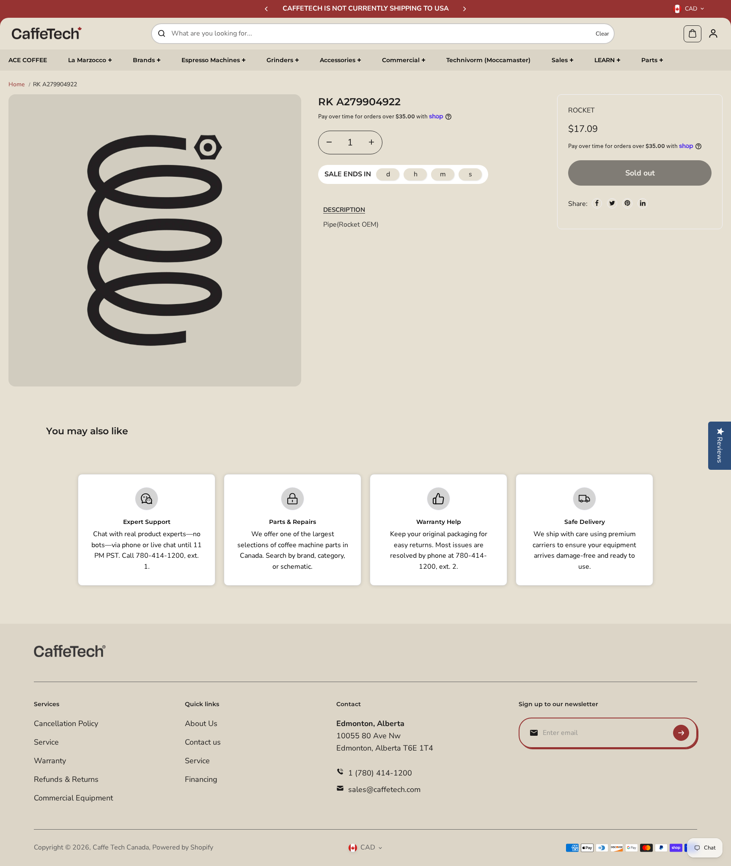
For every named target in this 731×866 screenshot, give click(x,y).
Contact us (203, 742)
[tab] (344, 209)
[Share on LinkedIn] (643, 203)
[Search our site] (161, 33)
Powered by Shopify (182, 847)
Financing (201, 779)
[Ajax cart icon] (692, 33)
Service (46, 742)
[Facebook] (597, 203)
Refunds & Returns (66, 779)
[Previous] (267, 9)
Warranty (50, 761)
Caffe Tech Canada (121, 847)
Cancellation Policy (66, 723)
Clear (602, 33)
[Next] (464, 9)
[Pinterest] (627, 203)
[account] (713, 33)
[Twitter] (612, 203)
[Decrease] (329, 142)
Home (16, 84)
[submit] (681, 733)
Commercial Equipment (73, 798)
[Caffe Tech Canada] (46, 33)
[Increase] (371, 142)
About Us (201, 723)
